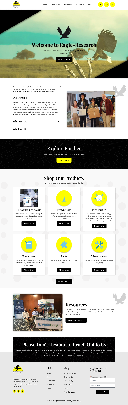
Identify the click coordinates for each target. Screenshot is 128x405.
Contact (89, 4)
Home (49, 373)
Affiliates (79, 4)
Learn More (55, 4)
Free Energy (68, 381)
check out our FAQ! (39, 353)
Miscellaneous (69, 392)
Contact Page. (79, 355)
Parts (66, 388)
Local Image (76, 401)
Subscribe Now (102, 392)
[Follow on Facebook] (14, 391)
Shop (45, 4)
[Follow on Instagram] (18, 391)
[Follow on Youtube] (22, 391)
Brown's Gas (68, 377)
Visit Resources (75, 320)
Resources (68, 4)
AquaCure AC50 (70, 373)
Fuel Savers (68, 384)
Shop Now (63, 59)
